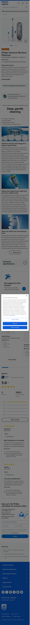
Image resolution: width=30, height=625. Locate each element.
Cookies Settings (14, 319)
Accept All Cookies (14, 327)
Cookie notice (12, 315)
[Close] (26, 295)
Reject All (14, 323)
